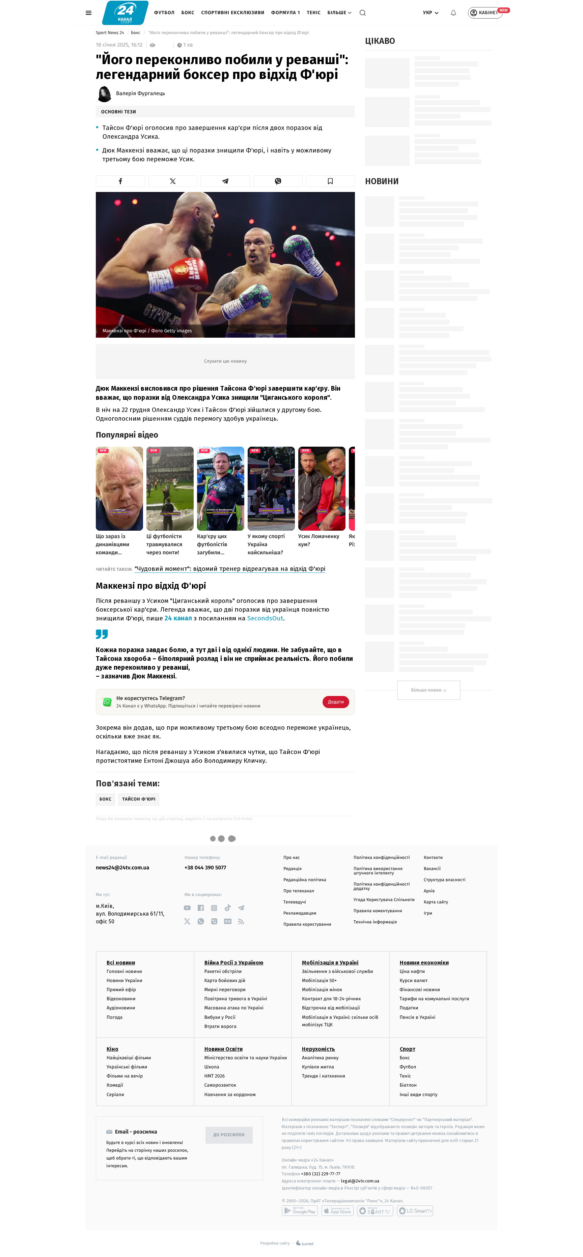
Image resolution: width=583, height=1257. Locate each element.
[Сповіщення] (453, 13)
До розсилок (229, 1135)
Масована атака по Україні (234, 1008)
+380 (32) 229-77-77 (320, 1173)
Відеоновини (121, 999)
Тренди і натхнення (323, 1076)
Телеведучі (294, 902)
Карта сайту (436, 902)
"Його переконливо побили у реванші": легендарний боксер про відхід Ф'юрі (228, 33)
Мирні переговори (225, 990)
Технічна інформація (375, 922)
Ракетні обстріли (223, 971)
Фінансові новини (420, 990)
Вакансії (432, 869)
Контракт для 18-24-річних (331, 999)
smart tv (375, 1211)
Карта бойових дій (225, 980)
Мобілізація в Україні (330, 962)
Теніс (314, 13)
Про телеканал (298, 891)
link (187, 908)
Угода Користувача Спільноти (384, 900)
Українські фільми (127, 1067)
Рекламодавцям (299, 913)
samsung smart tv (415, 1211)
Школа (211, 1067)
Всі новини (121, 962)
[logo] (125, 12)
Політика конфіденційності (382, 858)
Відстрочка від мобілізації (331, 1008)
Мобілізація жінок (322, 990)
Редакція (292, 869)
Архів (429, 891)
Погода (114, 1017)
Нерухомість (318, 1049)
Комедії (115, 1085)
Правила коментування (378, 911)
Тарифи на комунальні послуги (434, 999)
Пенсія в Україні (418, 1017)
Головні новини (124, 971)
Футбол (164, 13)
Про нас (291, 858)
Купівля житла (318, 1067)
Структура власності (445, 880)
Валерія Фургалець (140, 93)
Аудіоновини (121, 1008)
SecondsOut (265, 618)
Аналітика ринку (320, 1058)
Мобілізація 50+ (319, 980)
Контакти (433, 858)
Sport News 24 (110, 33)
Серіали (115, 1094)
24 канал (178, 618)
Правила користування (307, 924)
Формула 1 (285, 13)
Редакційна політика (304, 880)
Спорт (407, 1049)
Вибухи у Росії (219, 1017)
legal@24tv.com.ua (360, 1180)
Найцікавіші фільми (129, 1058)
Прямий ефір (121, 990)
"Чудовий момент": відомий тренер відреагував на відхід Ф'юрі (230, 568)
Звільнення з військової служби (337, 971)
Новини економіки (424, 962)
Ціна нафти (412, 971)
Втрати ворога (220, 1026)
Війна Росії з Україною (233, 962)
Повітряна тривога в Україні (235, 999)
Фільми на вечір (125, 1076)
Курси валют (414, 980)
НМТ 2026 (214, 1076)
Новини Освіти (223, 1049)
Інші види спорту (419, 1094)
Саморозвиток (220, 1085)
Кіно (112, 1049)
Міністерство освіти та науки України (245, 1058)
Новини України (124, 980)
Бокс (188, 13)
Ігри (428, 913)
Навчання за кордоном (230, 1094)
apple (338, 1211)
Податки (409, 1008)
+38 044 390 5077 (205, 868)
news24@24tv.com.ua (122, 868)
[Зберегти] (330, 181)
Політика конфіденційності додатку (382, 886)
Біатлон (408, 1085)
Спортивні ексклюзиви (233, 13)
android (300, 1211)
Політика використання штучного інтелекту (378, 871)
